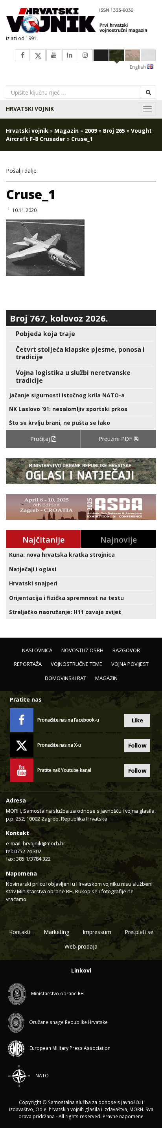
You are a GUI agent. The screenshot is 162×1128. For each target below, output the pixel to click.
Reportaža (28, 663)
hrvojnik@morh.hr (44, 843)
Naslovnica (37, 650)
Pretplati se (139, 932)
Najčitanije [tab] (43, 539)
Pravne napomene (123, 1116)
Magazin (66, 130)
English (138, 67)
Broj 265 (114, 130)
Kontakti (19, 932)
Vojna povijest (130, 663)
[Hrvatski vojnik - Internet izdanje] (81, 21)
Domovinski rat (65, 678)
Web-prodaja (81, 946)
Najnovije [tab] (118, 539)
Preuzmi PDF (116, 438)
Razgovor (126, 650)
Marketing (56, 932)
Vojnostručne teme (76, 663)
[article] (81, 334)
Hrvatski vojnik (30, 108)
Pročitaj (41, 438)
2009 (91, 130)
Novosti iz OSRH (82, 650)
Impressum (97, 932)
